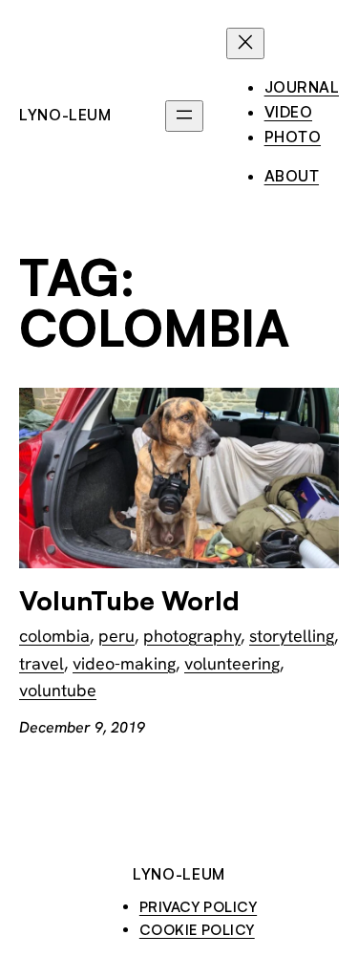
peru (116, 636)
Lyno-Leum (65, 114)
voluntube (57, 690)
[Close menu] (245, 43)
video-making (124, 663)
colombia (54, 636)
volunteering (232, 663)
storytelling (291, 636)
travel (41, 663)
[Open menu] (184, 116)
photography (192, 636)
